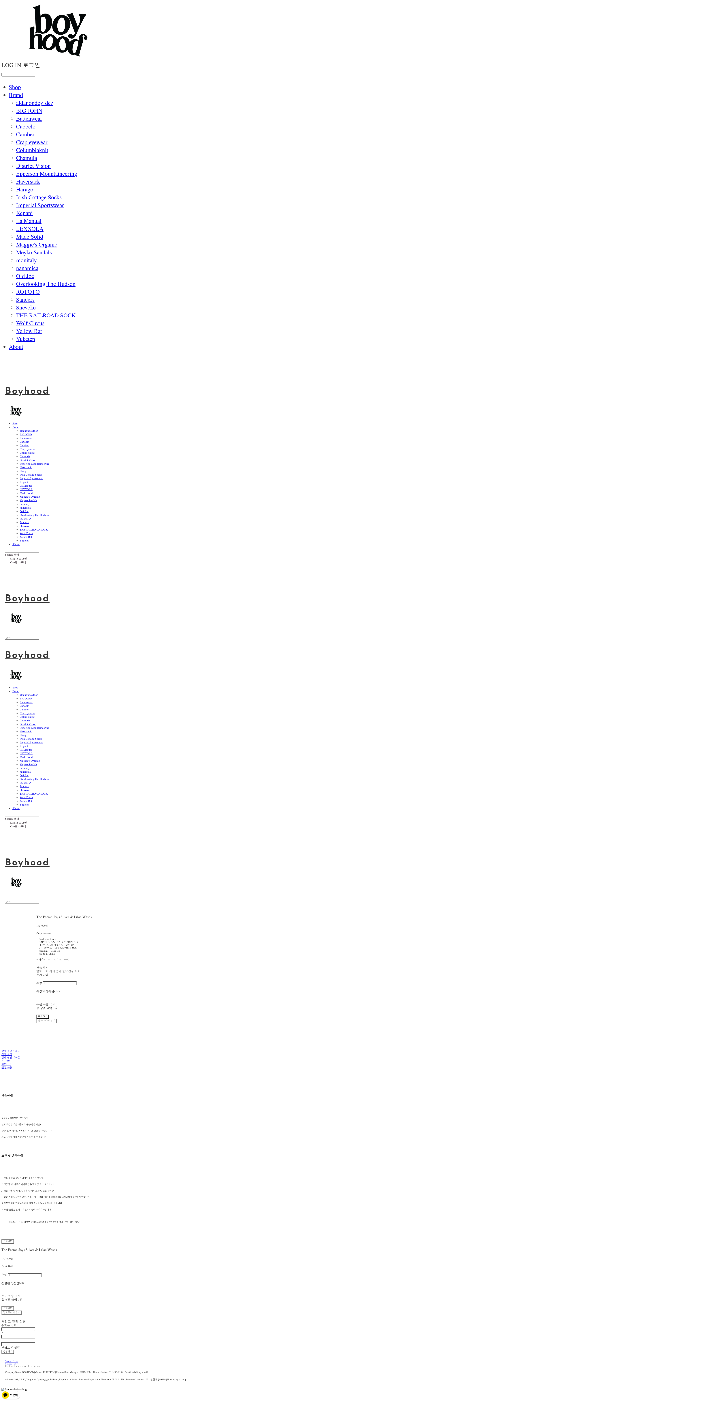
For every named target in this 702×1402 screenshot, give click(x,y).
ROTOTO (28, 291)
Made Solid (29, 236)
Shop (15, 87)
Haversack (28, 181)
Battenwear (29, 118)
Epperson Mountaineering (46, 173)
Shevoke (26, 307)
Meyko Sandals (34, 252)
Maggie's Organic (36, 244)
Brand (16, 95)
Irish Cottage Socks (39, 197)
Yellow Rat (29, 331)
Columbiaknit (32, 150)
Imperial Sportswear (40, 205)
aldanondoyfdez (34, 103)
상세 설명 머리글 (10, 1051)
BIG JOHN (29, 110)
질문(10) (6, 1064)
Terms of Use (11, 1361)
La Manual (28, 221)
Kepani (24, 213)
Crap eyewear (32, 142)
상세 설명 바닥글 (10, 1057)
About (16, 346)
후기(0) (5, 1061)
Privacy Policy (11, 1364)
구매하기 (7, 1241)
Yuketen (25, 339)
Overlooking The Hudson (46, 284)
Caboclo (25, 126)
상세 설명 (6, 1054)
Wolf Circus (30, 323)
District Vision (33, 165)
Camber (25, 134)
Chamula (26, 158)
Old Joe (25, 276)
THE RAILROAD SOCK (46, 315)
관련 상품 (6, 1067)
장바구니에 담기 (11, 1312)
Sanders (25, 299)
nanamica (27, 268)
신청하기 (7, 1351)
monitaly (26, 260)
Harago (24, 189)
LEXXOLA (30, 228)
